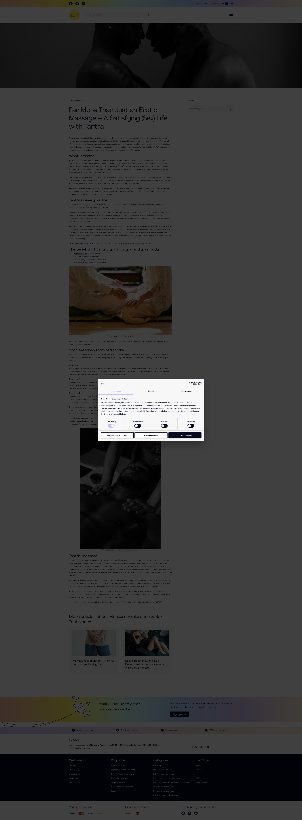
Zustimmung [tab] (115, 391)
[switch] (137, 426)
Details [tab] (151, 391)
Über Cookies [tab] (186, 391)
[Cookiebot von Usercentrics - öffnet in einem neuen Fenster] (191, 383)
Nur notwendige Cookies (117, 435)
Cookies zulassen (185, 435)
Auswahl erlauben (151, 435)
